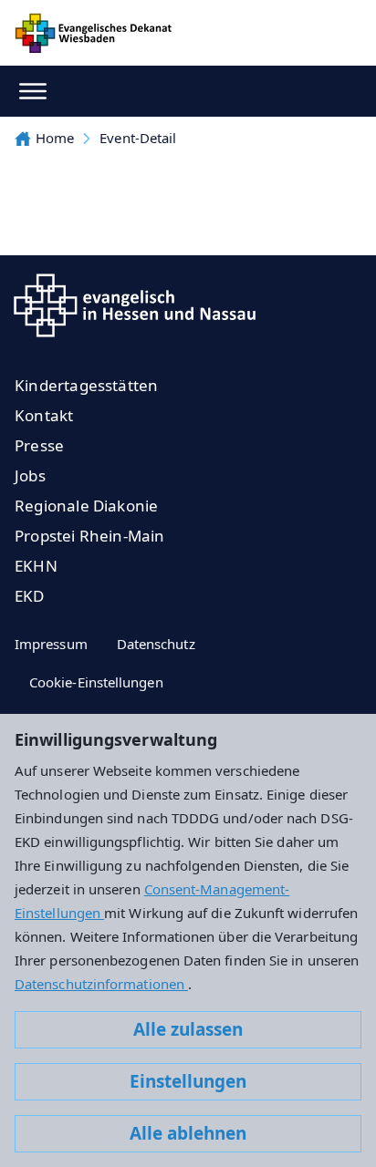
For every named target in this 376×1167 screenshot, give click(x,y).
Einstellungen (188, 1081)
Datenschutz (156, 644)
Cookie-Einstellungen (96, 682)
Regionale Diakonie (86, 505)
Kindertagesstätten (86, 385)
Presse (39, 445)
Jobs (30, 475)
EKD (30, 595)
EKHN (36, 565)
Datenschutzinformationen (101, 984)
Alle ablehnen (188, 1133)
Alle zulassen (188, 1029)
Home (55, 138)
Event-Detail (137, 138)
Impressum (51, 644)
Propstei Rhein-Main (90, 535)
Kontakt (44, 415)
